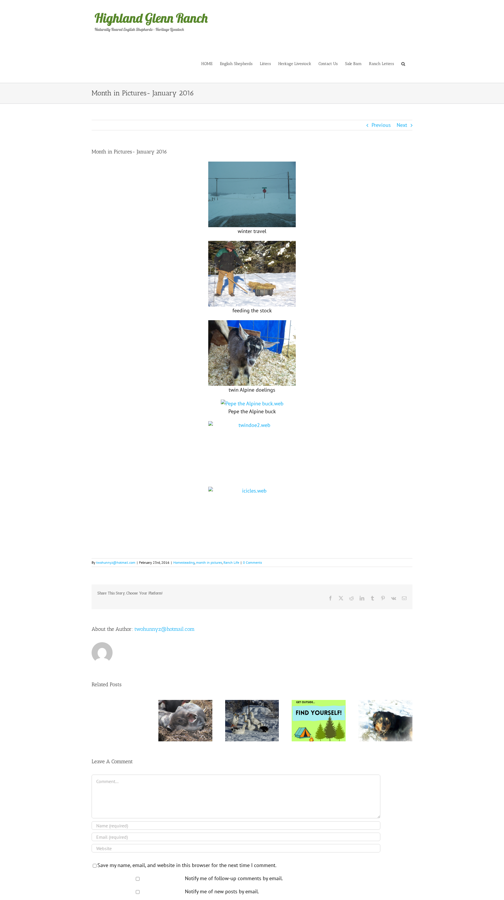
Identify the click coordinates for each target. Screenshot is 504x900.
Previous (381, 125)
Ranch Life (231, 562)
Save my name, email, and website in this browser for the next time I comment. (186, 865)
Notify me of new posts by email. (222, 891)
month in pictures (209, 562)
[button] (403, 63)
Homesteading (184, 562)
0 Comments (252, 562)
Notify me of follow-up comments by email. (234, 878)
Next (402, 125)
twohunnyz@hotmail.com (115, 562)
